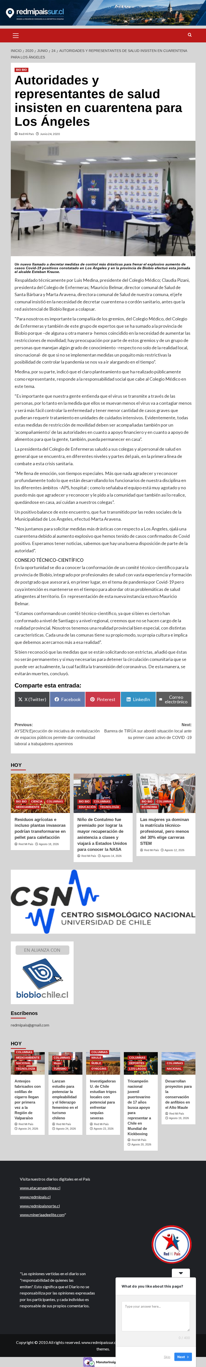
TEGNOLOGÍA (109, 806)
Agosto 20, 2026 (141, 1144)
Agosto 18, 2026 (49, 844)
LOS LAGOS (137, 1068)
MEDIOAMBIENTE (27, 806)
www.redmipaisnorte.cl (40, 1205)
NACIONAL (23, 1063)
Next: (148, 731)
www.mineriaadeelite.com (42, 1214)
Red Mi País (26, 134)
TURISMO (60, 1068)
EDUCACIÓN (87, 806)
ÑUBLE (96, 1063)
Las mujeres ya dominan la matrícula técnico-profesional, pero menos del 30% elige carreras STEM (164, 831)
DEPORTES (136, 1063)
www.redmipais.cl (35, 1196)
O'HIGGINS (98, 1068)
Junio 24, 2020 (50, 134)
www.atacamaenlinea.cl (40, 1187)
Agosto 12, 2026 (174, 850)
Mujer (57, 1063)
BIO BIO (21, 69)
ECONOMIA (149, 806)
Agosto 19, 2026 (179, 1118)
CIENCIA (36, 801)
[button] (16, 35)
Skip (167, 1357)
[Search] (190, 35)
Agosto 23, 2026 (104, 1128)
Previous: (57, 734)
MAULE (96, 1057)
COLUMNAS (55, 801)
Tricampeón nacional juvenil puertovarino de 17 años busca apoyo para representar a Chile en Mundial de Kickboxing (139, 1107)
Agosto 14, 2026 (112, 855)
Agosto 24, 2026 (28, 1128)
